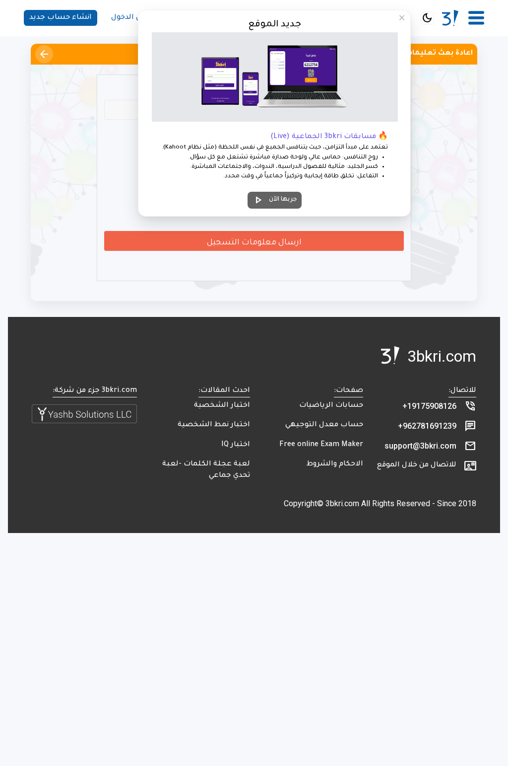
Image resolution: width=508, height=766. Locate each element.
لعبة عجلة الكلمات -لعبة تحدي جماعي (206, 470)
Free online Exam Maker (321, 445)
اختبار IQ (235, 445)
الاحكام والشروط (335, 464)
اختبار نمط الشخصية (214, 425)
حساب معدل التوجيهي (324, 425)
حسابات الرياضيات (331, 406)
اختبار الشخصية (222, 406)
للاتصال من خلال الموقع (416, 465)
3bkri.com (441, 356)
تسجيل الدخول (136, 18)
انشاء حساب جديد (60, 18)
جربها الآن (274, 200)
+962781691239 (427, 426)
